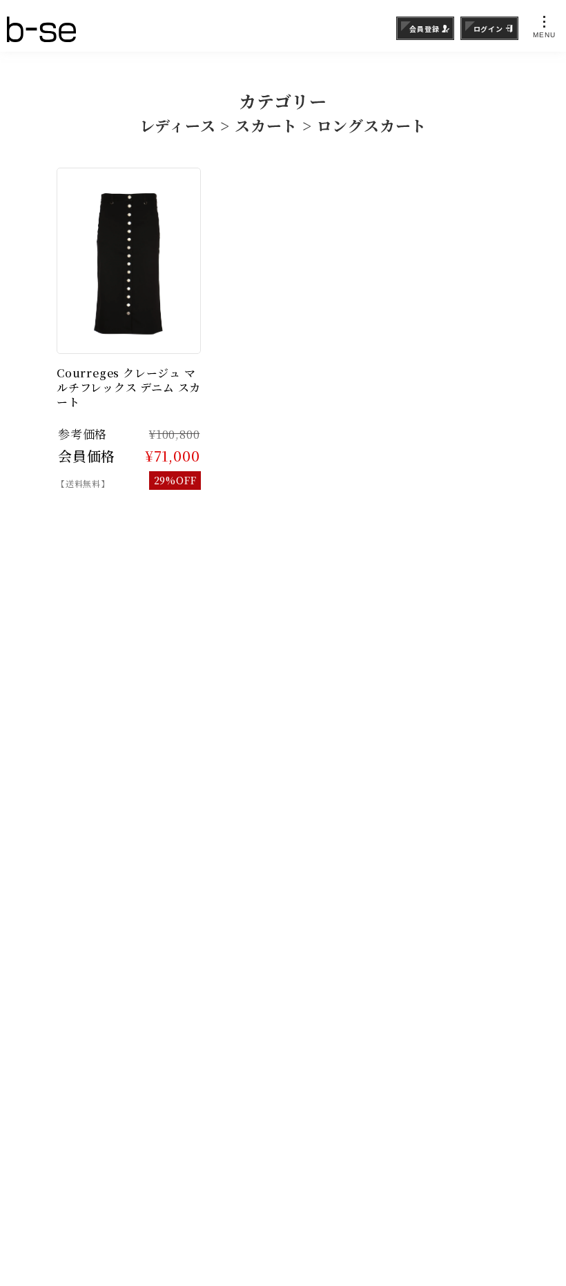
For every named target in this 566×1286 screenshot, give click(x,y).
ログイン (488, 28)
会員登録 (424, 28)
